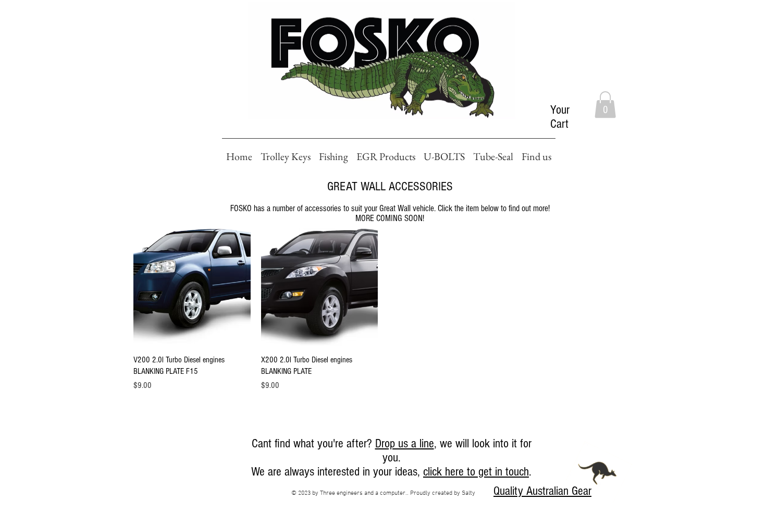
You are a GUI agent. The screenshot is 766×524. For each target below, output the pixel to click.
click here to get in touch (476, 472)
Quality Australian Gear (542, 491)
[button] (605, 104)
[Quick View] (192, 287)
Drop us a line (404, 443)
